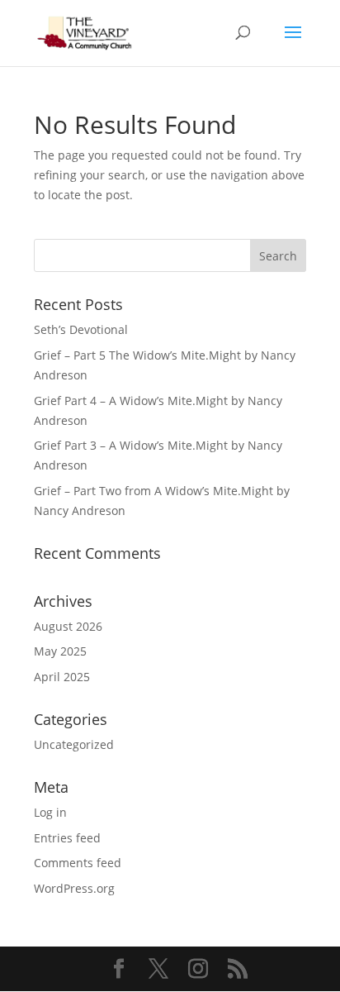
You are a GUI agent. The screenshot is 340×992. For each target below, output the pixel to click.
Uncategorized (74, 744)
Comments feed (77, 862)
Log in (50, 812)
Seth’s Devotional (81, 329)
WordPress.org (74, 888)
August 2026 (68, 626)
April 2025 (62, 676)
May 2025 (60, 651)
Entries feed (67, 838)
